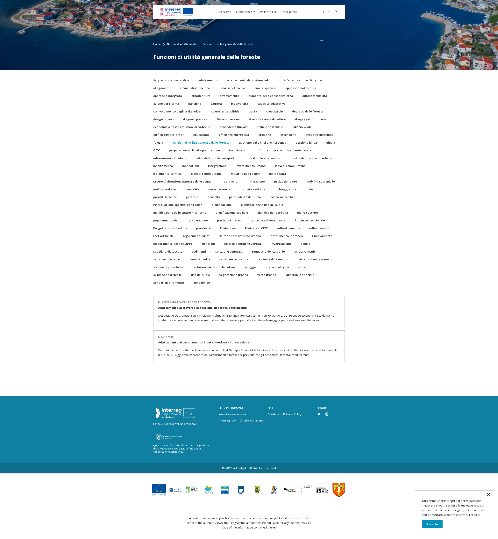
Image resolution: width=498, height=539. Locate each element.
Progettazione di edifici (170, 228)
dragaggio (302, 119)
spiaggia (250, 267)
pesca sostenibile (282, 197)
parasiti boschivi (165, 197)
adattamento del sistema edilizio (250, 80)
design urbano (163, 119)
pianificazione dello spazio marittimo (179, 212)
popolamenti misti (166, 220)
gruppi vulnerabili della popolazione (194, 150)
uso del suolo (200, 275)
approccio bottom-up (300, 88)
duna (322, 119)
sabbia (305, 244)
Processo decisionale (310, 220)
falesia (158, 142)
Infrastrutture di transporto (216, 158)
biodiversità (239, 103)
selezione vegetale (228, 251)
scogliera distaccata (167, 251)
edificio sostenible (270, 127)
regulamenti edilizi (196, 236)
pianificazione (222, 205)
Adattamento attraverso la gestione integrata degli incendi (202, 308)
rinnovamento (322, 236)
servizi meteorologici (234, 259)
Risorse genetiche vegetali (243, 244)
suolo (302, 267)
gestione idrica (306, 142)
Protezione (228, 228)
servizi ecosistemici (167, 259)
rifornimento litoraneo (286, 236)
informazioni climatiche (170, 158)
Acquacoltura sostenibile (171, 80)
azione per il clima (166, 103)
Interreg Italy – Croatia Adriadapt (241, 420)
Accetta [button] (432, 524)
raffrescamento (320, 228)
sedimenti (199, 251)
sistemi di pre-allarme (168, 267)
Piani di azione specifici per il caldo (178, 205)
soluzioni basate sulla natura (214, 267)
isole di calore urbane (206, 174)
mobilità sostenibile (320, 181)
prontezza (203, 228)
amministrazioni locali (195, 88)
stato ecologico (277, 267)
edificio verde (302, 127)
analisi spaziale (265, 88)
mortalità (192, 189)
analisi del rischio (233, 88)
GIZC (156, 150)
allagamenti (161, 88)
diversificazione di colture (267, 119)
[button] (336, 12)
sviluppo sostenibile (167, 275)
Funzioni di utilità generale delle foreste (201, 142)
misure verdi (229, 181)
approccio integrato (167, 96)
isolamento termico (167, 174)
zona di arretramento (168, 282)
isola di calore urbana (290, 166)
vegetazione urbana (233, 275)
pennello (214, 197)
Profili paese (289, 12)
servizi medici (200, 259)
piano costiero (307, 212)
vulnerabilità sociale (300, 275)
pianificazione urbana (272, 212)
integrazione (217, 166)
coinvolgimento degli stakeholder (177, 111)
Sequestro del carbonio (268, 251)
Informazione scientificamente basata (284, 150)
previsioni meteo (229, 220)
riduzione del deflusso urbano (240, 236)
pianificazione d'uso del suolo (262, 205)
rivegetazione (282, 244)
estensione (288, 135)
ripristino (208, 244)
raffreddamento (288, 228)
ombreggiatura (285, 189)
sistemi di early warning (315, 259)
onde (309, 189)
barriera (216, 103)
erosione (264, 135)
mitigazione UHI (285, 181)
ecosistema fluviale (233, 127)
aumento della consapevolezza (271, 96)
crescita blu (274, 111)
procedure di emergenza (268, 220)
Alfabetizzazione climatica (303, 80)
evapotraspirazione (319, 135)
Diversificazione (228, 119)
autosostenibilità (314, 96)
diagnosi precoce (195, 119)
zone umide (201, 282)
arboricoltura (200, 96)
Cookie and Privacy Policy (284, 414)
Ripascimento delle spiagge (173, 244)
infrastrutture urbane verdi (265, 158)
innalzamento (163, 166)
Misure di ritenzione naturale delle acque (182, 181)
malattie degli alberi (245, 174)
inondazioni (190, 166)
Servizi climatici (305, 251)
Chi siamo (225, 12)
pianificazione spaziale (232, 212)
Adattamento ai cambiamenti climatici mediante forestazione (203, 342)
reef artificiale (163, 236)
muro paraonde (219, 189)
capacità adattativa (271, 103)
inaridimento (238, 150)
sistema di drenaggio (274, 259)
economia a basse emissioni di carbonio (181, 127)
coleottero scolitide (225, 111)
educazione (201, 135)
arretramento (229, 96)
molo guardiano (164, 189)
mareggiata (277, 174)
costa (253, 111)
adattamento (208, 80)
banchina (194, 103)
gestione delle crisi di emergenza (262, 142)
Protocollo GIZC (256, 228)
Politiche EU (268, 12)
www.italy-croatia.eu (232, 414)
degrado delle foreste (308, 111)
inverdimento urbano (251, 166)
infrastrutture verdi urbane (313, 158)
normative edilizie (252, 189)
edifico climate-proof (168, 135)
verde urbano (266, 275)
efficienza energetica (234, 135)
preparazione (198, 220)
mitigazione (256, 181)
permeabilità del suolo (245, 197)
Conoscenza (244, 12)
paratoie (192, 197)
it (325, 12)
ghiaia (330, 142)
